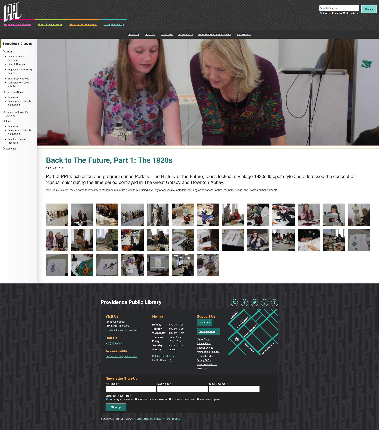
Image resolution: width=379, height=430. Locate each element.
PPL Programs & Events (121, 399)
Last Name (164, 383)
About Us (133, 34)
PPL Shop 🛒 (244, 34)
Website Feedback (207, 364)
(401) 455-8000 (114, 343)
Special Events (205, 347)
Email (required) (218, 383)
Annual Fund (204, 343)
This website (352, 12)
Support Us (185, 34)
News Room (203, 339)
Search (369, 9)
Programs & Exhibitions (17, 24)
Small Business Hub (18, 78)
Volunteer (202, 368)
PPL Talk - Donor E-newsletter (152, 399)
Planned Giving (205, 356)
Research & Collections (83, 24)
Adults (9, 51)
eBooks (338, 12)
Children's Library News (183, 399)
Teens (9, 121)
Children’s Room (15, 92)
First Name (112, 383)
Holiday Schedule (161, 356)
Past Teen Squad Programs (17, 140)
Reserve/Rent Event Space (214, 34)
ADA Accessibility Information (121, 356)
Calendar (167, 34)
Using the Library (114, 24)
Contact (150, 34)
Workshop (11, 148)
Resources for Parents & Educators (19, 102)
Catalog (326, 12)
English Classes (16, 64)
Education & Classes (50, 24)
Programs (13, 97)
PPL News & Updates (210, 399)
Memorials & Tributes (208, 351)
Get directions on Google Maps (122, 330)
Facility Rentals (160, 360)
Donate (203, 322)
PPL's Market (207, 331)
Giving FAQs (204, 360)
